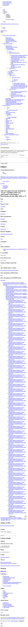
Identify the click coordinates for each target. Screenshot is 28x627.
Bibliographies (9, 45)
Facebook (8, 15)
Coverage (8, 127)
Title (8, 107)
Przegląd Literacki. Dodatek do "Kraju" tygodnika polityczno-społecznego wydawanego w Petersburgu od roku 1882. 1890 (16, 298)
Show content (6, 181)
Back (2, 31)
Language (8, 125)
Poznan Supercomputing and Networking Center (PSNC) (12, 618)
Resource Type (9, 120)
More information (14, 620)
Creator (7, 111)
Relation (7, 126)
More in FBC (3, 525)
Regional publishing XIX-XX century (13, 100)
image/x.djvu (3, 229)
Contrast (5, 11)
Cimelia (10, 51)
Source (7, 124)
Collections (5, 43)
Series (7, 132)
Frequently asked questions (11, 41)
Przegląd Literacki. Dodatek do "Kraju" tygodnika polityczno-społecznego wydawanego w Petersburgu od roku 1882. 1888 (16, 291)
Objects (7, 137)
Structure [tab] (5, 188)
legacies (14, 80)
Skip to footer (6, 5)
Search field (3, 142)
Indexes (5, 105)
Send (6, 163)
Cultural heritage (10, 49)
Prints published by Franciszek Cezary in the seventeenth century (19, 92)
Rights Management (10, 128)
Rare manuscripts (16, 77)
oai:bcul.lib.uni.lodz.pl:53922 (7, 234)
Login (4, 21)
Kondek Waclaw (14, 70)
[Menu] (1, 7)
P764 (2, 239)
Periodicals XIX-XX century (12, 47)
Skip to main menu (7, 1)
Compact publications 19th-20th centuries (14, 103)
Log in (2, 612)
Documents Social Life (14, 52)
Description (8, 113)
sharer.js (12, 19)
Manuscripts (12, 75)
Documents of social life (16, 66)
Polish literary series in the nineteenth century (15, 99)
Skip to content (6, 3)
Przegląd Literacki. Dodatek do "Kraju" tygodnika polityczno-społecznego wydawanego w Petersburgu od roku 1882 (14, 284)
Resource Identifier (10, 122)
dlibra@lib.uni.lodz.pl (5, 557)
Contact (7, 42)
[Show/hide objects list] (8, 68)
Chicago (2, 535)
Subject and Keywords (10, 112)
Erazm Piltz (3, 213)
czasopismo (3, 206)
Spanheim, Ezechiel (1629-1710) (20, 85)
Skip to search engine (7, 2)
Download (3, 183)
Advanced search (4, 144)
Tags (7, 129)
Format (7, 121)
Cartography (10, 72)
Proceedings (8, 98)
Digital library (8, 37)
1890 (2, 201)
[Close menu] (1, 25)
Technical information (10, 40)
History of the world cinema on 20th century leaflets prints (18, 58)
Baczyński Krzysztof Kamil (19, 84)
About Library (6, 35)
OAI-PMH (3, 280)
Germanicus (13, 93)
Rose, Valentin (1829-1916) (19, 83)
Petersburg (3, 219)
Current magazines (9, 48)
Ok (1, 623)
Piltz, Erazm (3, 224)
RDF (2, 275)
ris (3, 172)
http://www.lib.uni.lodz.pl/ (6, 562)
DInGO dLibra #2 (13, 617)
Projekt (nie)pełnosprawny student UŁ (13, 104)
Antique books (12, 89)
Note (7, 131)
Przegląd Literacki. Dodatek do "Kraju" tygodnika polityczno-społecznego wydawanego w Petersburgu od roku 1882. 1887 (16, 287)
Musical (10, 73)
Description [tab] (5, 185)
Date (7, 119)
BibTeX (4, 173)
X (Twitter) (8, 17)
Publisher (9, 114)
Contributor (8, 118)
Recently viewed (8, 134)
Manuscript (16, 79)
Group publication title (13, 110)
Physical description (10, 133)
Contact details (6, 607)
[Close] (1, 145)
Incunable (10, 71)
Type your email (4, 155)
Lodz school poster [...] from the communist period (17, 60)
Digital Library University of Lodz (10, 249)
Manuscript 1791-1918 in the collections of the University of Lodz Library (19, 87)
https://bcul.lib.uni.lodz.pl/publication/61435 (10, 270)
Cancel (2, 163)
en (3, 9)
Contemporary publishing (11, 101)
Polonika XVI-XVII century (17, 94)
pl (4, 9)
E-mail (7, 14)
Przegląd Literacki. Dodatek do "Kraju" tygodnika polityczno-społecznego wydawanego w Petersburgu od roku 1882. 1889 (16, 294)
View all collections (7, 585)
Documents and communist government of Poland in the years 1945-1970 (19, 56)
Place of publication (12, 117)
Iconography (12, 68)
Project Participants (10, 38)
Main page (3, 571)
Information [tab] (5, 187)
